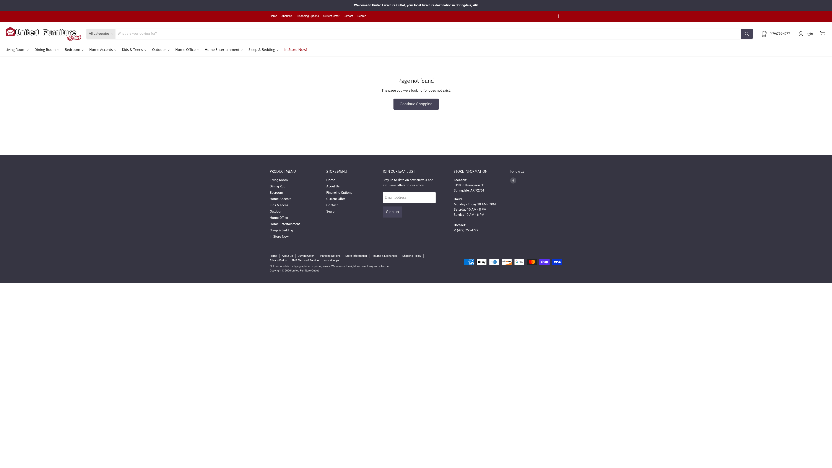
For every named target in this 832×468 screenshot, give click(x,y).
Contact (348, 16)
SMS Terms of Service (305, 260)
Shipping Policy (411, 255)
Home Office (186, 49)
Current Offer (331, 16)
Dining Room (45, 49)
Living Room (15, 49)
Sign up (392, 212)
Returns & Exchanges (385, 255)
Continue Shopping (416, 104)
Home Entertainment (222, 49)
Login (809, 33)
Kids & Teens (133, 49)
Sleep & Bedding (262, 49)
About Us (286, 16)
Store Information (356, 255)
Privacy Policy (278, 260)
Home (273, 16)
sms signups (331, 260)
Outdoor (159, 49)
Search (362, 16)
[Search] (747, 34)
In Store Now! (295, 49)
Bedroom (73, 49)
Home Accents (101, 49)
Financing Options (308, 16)
